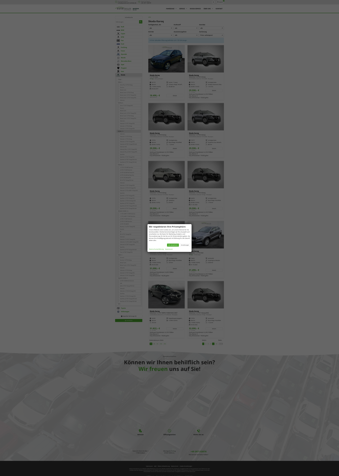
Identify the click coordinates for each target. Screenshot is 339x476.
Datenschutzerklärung (156, 249)
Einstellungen (185, 245)
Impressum (169, 249)
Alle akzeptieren (173, 245)
